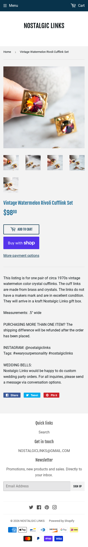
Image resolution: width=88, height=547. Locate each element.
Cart (81, 5)
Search (44, 432)
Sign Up (77, 486)
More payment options (21, 255)
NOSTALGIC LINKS (44, 26)
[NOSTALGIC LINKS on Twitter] (31, 508)
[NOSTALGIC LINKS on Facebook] (39, 508)
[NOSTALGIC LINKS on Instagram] (54, 508)
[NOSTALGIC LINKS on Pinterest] (46, 508)
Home (7, 51)
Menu (13, 5)
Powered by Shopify (61, 521)
